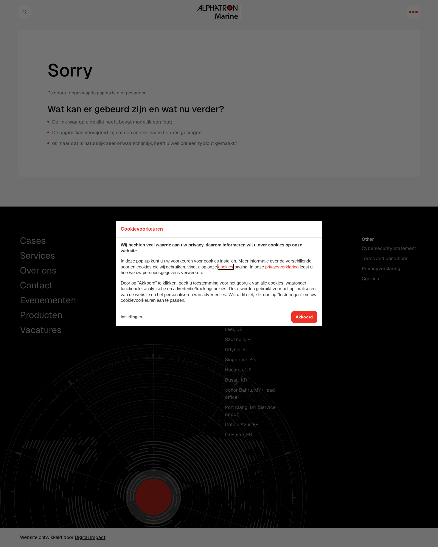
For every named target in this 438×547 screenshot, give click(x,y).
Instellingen (131, 316)
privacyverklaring (282, 266)
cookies (225, 266)
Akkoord (304, 317)
